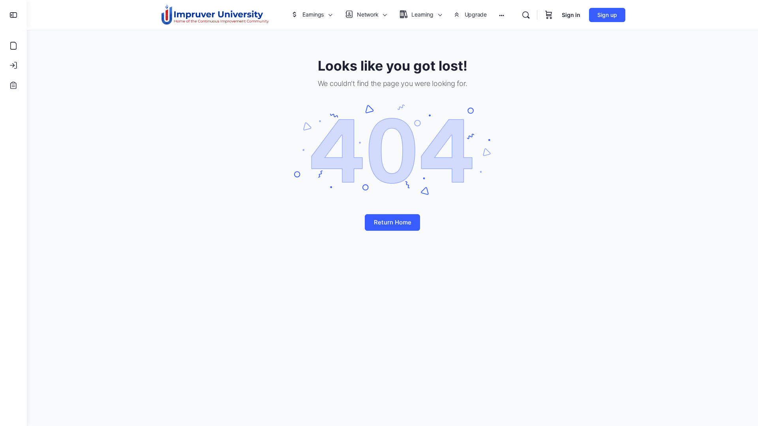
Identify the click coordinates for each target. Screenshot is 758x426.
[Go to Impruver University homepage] (214, 14)
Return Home (392, 222)
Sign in (571, 14)
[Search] (526, 15)
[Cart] (549, 15)
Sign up (607, 14)
